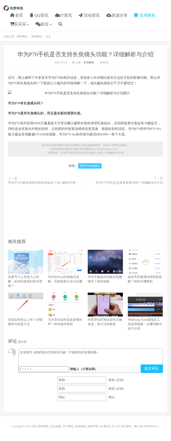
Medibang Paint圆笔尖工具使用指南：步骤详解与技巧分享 (145, 324)
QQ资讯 (40, 15)
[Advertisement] (85, 211)
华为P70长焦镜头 (90, 165)
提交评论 (152, 368)
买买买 (20, 24)
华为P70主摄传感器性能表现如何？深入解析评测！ (43, 182)
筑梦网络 (13, 8)
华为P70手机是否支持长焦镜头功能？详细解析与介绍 (85, 54)
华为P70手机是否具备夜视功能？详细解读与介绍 (129, 182)
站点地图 (55, 426)
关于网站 (68, 426)
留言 (44, 24)
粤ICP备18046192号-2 (146, 426)
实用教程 (146, 15)
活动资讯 (91, 15)
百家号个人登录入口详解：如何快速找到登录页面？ (25, 281)
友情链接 (80, 426)
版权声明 (93, 426)
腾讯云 (108, 426)
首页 (18, 15)
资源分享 (119, 15)
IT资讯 (65, 15)
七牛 (117, 426)
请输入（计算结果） (84, 369)
